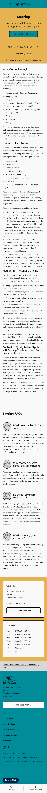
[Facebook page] (4, 747)
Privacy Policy (7, 761)
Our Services (8, 718)
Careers (31, 761)
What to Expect (9, 729)
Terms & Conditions (20, 761)
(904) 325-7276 (27, 53)
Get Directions (23, 610)
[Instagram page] (8, 747)
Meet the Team (9, 724)
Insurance (7, 741)
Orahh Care (39, 761)
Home (5, 713)
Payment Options (10, 735)
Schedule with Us (23, 34)
